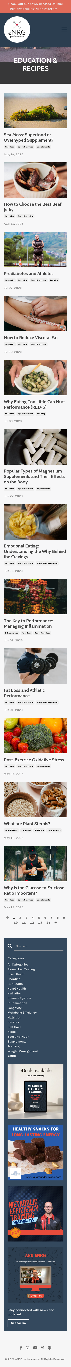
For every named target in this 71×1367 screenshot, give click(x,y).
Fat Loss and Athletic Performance (24, 693)
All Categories (18, 964)
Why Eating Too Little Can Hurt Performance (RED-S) (34, 404)
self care (14, 1027)
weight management (47, 563)
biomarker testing (21, 969)
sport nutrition (25, 147)
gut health (15, 984)
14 (48, 922)
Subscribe (18, 1323)
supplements (43, 147)
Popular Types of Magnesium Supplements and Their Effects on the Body (34, 476)
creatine (14, 979)
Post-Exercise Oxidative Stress (34, 759)
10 (16, 922)
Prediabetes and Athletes (29, 273)
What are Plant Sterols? (27, 823)
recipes (13, 1022)
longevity (10, 280)
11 (24, 922)
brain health (16, 974)
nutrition (9, 147)
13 (40, 922)
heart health (11, 830)
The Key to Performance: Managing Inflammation (28, 623)
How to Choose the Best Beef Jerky (33, 207)
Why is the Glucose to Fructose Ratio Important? (34, 890)
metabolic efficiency (22, 1012)
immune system (19, 998)
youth (12, 1056)
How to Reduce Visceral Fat (31, 337)
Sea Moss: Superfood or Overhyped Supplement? (28, 137)
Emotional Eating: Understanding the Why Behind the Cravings (35, 551)
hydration (15, 993)
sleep (12, 1032)
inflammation (11, 633)
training (54, 280)
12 (32, 922)
